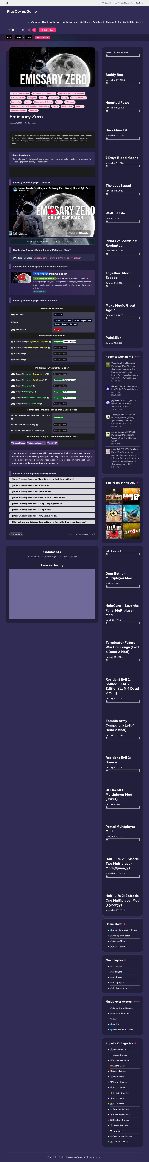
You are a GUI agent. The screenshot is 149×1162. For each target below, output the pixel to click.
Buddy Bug (114, 75)
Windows (33, 110)
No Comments (31, 123)
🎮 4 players (116, 977)
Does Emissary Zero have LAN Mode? (31, 485)
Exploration (16, 102)
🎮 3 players (116, 972)
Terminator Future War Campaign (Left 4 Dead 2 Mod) (122, 647)
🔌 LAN (113, 1019)
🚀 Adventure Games (120, 1060)
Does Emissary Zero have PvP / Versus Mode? (35, 516)
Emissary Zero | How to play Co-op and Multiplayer (57, 258)
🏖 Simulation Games (120, 1114)
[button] (47, 30)
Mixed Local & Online (43, 102)
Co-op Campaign (78, 98)
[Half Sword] (114, 496)
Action (42, 98)
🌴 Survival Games (119, 1125)
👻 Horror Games (118, 1082)
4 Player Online (17, 98)
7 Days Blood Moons (122, 158)
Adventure (53, 98)
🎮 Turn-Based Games (121, 1136)
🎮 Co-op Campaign (120, 935)
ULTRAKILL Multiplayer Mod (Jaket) (119, 794)
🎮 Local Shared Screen (121, 1008)
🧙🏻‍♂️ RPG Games (117, 1098)
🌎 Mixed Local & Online (121, 1029)
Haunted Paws (117, 102)
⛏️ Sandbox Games (119, 1109)
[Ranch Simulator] (131, 496)
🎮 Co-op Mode (117, 941)
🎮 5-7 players (117, 982)
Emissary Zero (16, 534)
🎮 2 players (116, 966)
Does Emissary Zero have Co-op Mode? (32, 510)
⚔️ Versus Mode (117, 946)
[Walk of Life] (114, 513)
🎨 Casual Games (118, 1071)
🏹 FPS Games (117, 1076)
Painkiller (113, 338)
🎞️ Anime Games (118, 1066)
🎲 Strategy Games (119, 1120)
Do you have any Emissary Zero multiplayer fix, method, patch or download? (49, 522)
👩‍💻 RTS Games (117, 1103)
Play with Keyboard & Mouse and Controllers (30, 106)
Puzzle (55, 106)
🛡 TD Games (116, 1131)
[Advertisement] (52, 172)
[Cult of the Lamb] (114, 530)
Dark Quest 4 (116, 130)
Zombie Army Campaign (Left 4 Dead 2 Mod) (120, 725)
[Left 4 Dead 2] (131, 530)
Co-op (64, 98)
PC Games (70, 102)
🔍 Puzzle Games (118, 1087)
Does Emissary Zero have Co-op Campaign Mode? (37, 504)
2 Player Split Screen (20, 93)
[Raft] (131, 513)
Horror (27, 102)
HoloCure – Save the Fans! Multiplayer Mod (122, 610)
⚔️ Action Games (118, 1055)
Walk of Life (115, 213)
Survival (79, 106)
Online (59, 102)
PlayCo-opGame (22, 11)
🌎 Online (114, 1024)
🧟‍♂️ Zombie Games (119, 1141)
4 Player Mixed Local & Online (71, 93)
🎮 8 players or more (120, 988)
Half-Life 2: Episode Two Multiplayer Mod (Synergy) (122, 863)
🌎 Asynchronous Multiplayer (124, 930)
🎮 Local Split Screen (120, 1013)
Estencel (122, 400)
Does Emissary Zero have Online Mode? (32, 491)
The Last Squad (118, 185)
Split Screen (67, 106)
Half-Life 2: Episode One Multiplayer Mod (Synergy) (123, 900)
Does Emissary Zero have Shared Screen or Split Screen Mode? (43, 479)
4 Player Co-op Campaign (44, 93)
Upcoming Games (18, 110)
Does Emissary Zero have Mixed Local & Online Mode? (39, 497)
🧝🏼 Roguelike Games (119, 1093)
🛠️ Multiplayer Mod (119, 1049)
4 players (32, 98)
